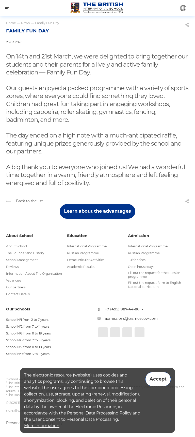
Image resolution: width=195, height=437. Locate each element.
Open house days (141, 267)
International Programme (87, 246)
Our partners (16, 287)
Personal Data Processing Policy (99, 413)
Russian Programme (83, 253)
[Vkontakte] (103, 332)
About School (16, 246)
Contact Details (18, 294)
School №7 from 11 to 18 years (28, 347)
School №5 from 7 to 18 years (28, 340)
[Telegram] (115, 332)
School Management (22, 260)
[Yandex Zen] (127, 332)
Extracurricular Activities (85, 260)
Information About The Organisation (34, 273)
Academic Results (80, 267)
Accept (158, 379)
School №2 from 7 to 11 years (28, 326)
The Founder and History (25, 253)
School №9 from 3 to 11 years (28, 354)
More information (41, 425)
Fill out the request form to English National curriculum (154, 285)
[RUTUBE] (139, 332)
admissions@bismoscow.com (131, 318)
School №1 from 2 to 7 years (27, 320)
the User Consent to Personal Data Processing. (71, 419)
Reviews (12, 267)
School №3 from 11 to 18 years (28, 333)
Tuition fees (136, 260)
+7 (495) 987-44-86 (122, 309)
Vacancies (13, 280)
